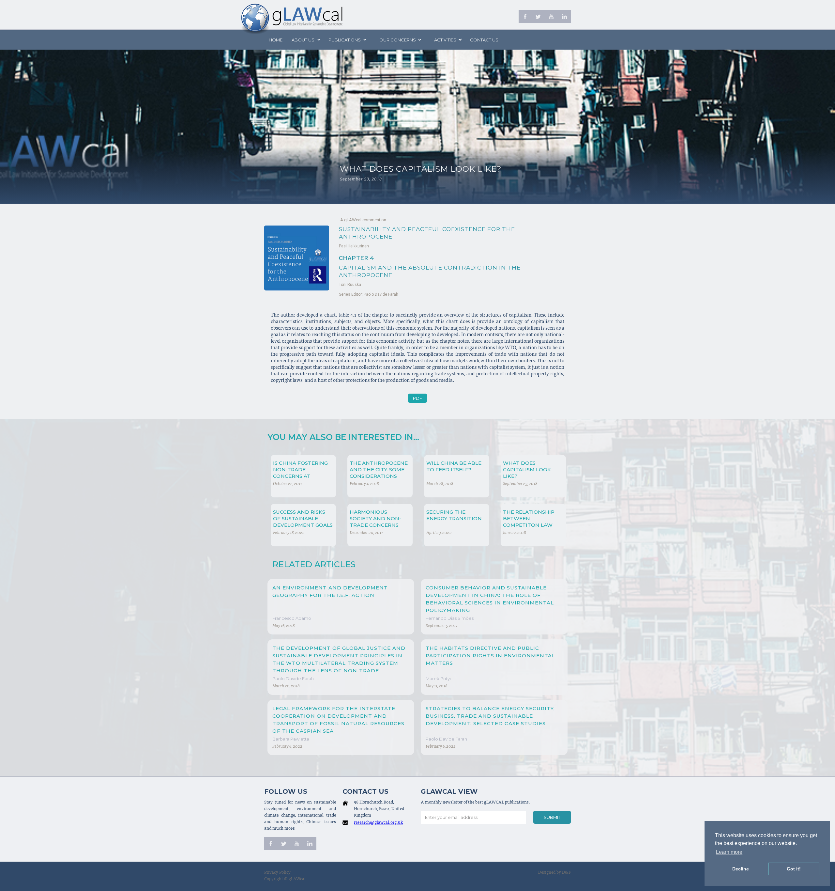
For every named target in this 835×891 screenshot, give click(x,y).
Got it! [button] (794, 868)
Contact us (484, 39)
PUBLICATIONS (344, 39)
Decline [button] (740, 868)
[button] (305, 40)
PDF (417, 398)
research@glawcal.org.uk (378, 823)
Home (275, 39)
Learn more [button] (729, 852)
